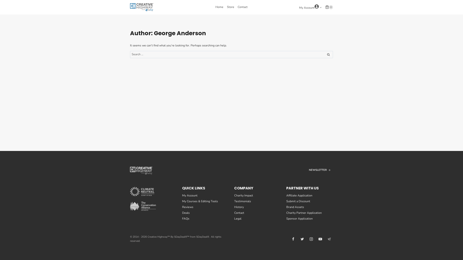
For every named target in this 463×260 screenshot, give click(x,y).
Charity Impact (243, 196)
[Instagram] (311, 239)
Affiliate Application (299, 196)
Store (230, 7)
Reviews (187, 207)
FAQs (185, 219)
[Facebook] (293, 239)
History (239, 207)
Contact (243, 7)
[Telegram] (329, 239)
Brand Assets (295, 207)
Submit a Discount (298, 201)
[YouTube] (320, 239)
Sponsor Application (299, 219)
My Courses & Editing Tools (200, 201)
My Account (189, 196)
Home (219, 7)
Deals (186, 213)
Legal (237, 219)
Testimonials (242, 201)
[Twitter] (302, 239)
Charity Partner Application (304, 213)
